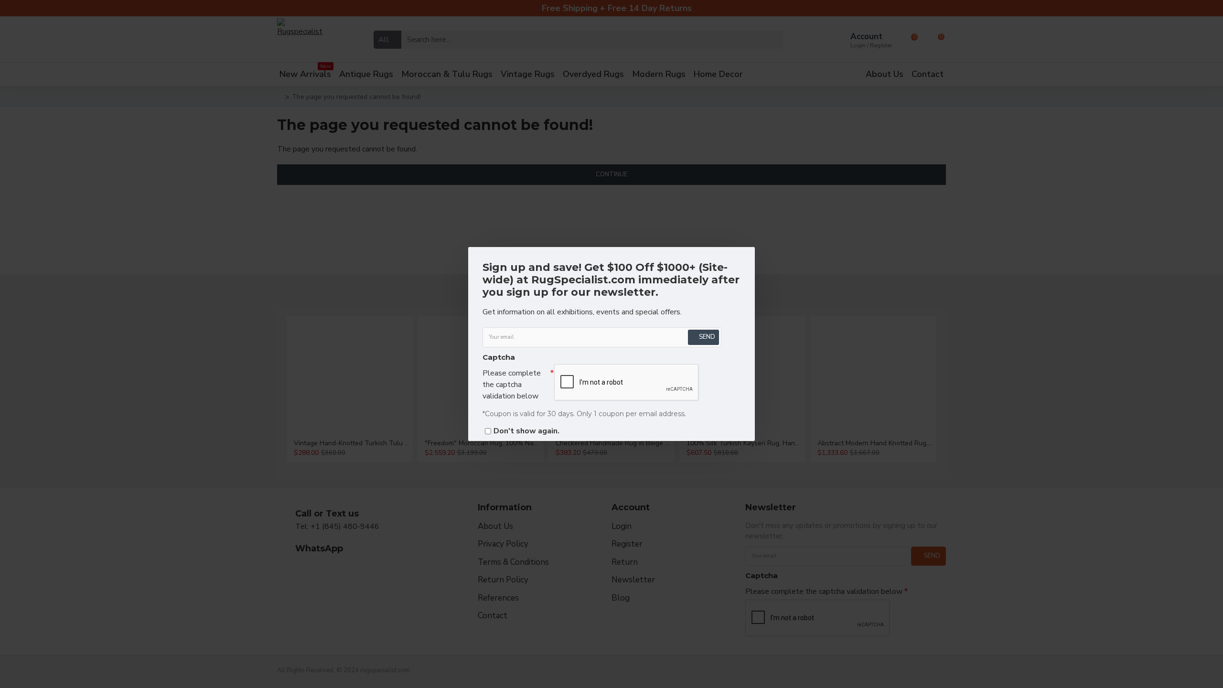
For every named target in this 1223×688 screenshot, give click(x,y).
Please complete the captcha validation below (512, 384)
